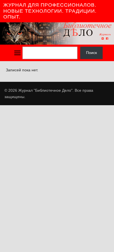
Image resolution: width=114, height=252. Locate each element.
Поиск (91, 53)
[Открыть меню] (17, 53)
